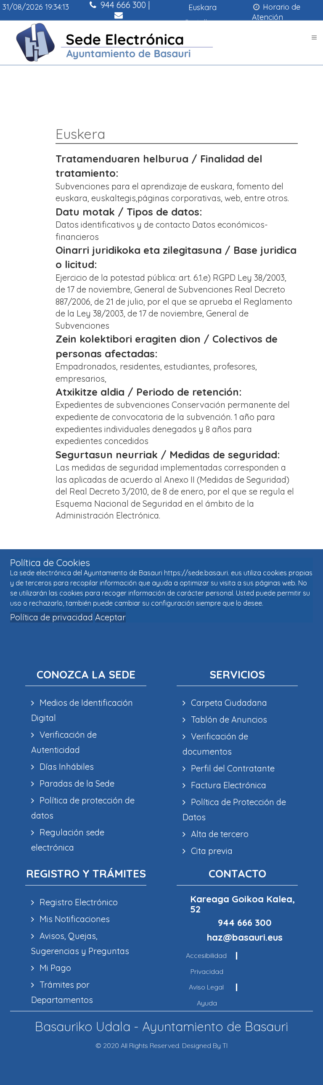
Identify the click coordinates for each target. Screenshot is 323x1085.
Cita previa (211, 851)
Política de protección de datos (83, 808)
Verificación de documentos (215, 744)
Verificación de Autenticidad (64, 742)
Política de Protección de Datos (234, 809)
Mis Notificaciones (73, 919)
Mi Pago (54, 968)
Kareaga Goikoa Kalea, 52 (242, 904)
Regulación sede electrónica (67, 840)
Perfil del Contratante (232, 768)
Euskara (202, 7)
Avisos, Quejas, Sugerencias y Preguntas (80, 943)
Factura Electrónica (227, 785)
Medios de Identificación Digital (82, 710)
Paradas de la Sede (75, 783)
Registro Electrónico (77, 902)
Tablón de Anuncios (228, 719)
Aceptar (110, 617)
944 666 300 (245, 922)
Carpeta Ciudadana (228, 702)
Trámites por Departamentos (62, 992)
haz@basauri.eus (119, 25)
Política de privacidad (51, 617)
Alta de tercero (219, 834)
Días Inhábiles (65, 766)
